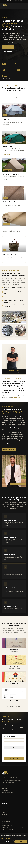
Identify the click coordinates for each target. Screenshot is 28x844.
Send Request (14, 758)
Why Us (3, 812)
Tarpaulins (4, 794)
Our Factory (4, 808)
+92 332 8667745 (6, 823)
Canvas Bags (5, 799)
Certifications (5, 810)
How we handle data (6, 838)
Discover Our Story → (8, 449)
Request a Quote (7, 47)
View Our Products (8, 51)
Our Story (4, 805)
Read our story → (16, 397)
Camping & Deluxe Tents (7, 792)
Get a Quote (4, 814)
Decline (7, 841)
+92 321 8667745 (6, 821)
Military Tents (5, 790)
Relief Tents (4, 788)
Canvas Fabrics (5, 797)
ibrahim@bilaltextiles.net (7, 825)
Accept (20, 841)
